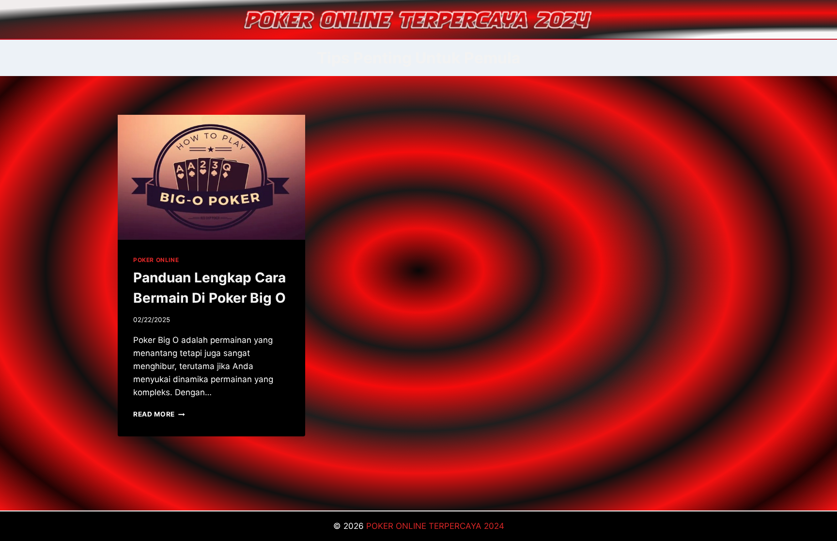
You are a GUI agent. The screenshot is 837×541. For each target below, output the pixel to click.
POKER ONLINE (156, 259)
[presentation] (211, 177)
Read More (159, 414)
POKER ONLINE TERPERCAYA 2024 (435, 526)
